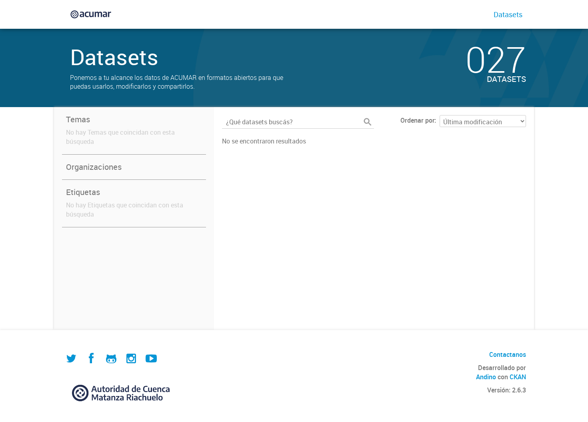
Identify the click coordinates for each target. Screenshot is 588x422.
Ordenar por (417, 120)
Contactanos (507, 354)
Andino (486, 376)
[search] (367, 122)
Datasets (508, 14)
